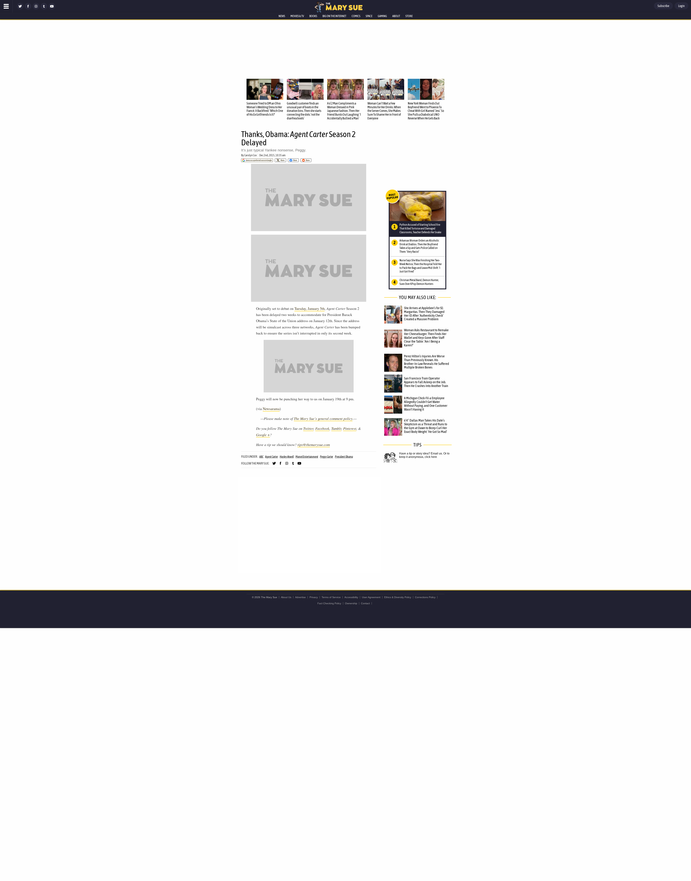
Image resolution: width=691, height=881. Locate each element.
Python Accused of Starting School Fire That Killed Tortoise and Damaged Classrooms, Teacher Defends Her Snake (420, 228)
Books (313, 16)
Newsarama (271, 408)
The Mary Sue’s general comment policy (323, 418)
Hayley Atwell (287, 456)
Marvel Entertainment (306, 456)
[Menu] (6, 6)
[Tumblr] (44, 8)
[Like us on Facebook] (28, 8)
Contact (365, 603)
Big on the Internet (334, 16)
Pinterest (349, 428)
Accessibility (351, 597)
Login (681, 6)
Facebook (322, 428)
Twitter (308, 428)
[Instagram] (36, 8)
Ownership (351, 603)
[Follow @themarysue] (20, 8)
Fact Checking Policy (329, 603)
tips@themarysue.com (313, 444)
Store (409, 16)
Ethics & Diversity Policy (397, 597)
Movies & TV (297, 16)
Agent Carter (271, 456)
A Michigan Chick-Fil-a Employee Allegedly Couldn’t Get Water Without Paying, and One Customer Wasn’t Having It (425, 403)
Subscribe (663, 6)
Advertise (300, 597)
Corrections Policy (425, 597)
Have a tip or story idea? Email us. (421, 453)
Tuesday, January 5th (309, 308)
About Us (286, 597)
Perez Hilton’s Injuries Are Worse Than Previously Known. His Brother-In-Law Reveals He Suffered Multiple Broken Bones (426, 361)
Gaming (382, 16)
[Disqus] (309, 525)
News (282, 16)
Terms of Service (331, 597)
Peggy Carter (326, 456)
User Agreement (371, 597)
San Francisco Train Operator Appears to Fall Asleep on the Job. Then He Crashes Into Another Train (426, 382)
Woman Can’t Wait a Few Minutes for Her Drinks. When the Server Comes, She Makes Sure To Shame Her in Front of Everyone (384, 110)
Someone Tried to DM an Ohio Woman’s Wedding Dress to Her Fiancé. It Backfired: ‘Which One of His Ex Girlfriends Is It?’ (265, 108)
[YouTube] (52, 8)
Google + (263, 434)
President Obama (344, 456)
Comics (356, 16)
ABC (261, 456)
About (396, 16)
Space (369, 16)
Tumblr (336, 428)
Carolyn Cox (250, 155)
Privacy (314, 597)
